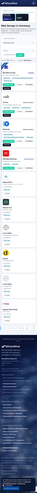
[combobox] (18, 43)
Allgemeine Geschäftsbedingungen (15, 428)
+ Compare (19, 84)
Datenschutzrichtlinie (10, 431)
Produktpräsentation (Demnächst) (15, 410)
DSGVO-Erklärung (9, 434)
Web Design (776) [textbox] (8, 43)
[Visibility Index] (22, 17)
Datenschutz (21, 483)
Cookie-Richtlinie (9, 437)
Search (20, 55)
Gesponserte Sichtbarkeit (12, 408)
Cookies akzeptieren (11, 488)
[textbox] (6, 50)
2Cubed (5, 102)
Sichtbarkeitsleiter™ (10, 384)
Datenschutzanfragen (10, 448)
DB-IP (14, 474)
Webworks (6, 129)
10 (27, 328)
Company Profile (8, 84)
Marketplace (7, 405)
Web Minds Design (9, 73)
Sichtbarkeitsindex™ (10, 386)
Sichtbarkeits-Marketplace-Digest (15, 416)
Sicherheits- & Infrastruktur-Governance (17, 443)
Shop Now (7, 88)
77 (34, 328)
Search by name (10, 54)
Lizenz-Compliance (10, 451)
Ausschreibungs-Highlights (12, 413)
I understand (8, 485)
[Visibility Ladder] (9, 17)
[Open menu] (33, 3)
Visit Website (29, 84)
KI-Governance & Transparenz (13, 440)
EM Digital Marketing (10, 159)
